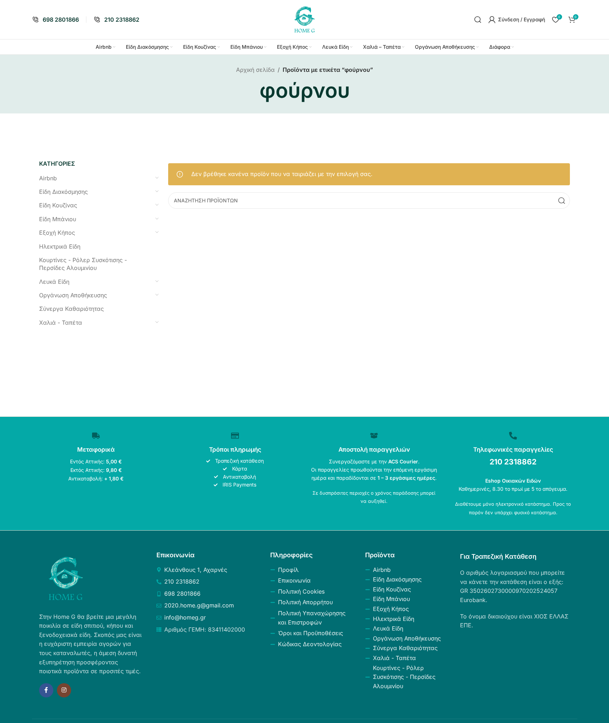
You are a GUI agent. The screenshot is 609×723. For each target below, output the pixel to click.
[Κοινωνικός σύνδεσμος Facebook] (46, 690)
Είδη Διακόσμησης (63, 191)
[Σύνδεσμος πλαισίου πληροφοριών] (55, 19)
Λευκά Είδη (54, 281)
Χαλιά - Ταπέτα (60, 322)
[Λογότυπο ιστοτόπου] (305, 18)
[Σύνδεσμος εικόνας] (65, 577)
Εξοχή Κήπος (57, 232)
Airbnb (48, 178)
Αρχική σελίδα (255, 69)
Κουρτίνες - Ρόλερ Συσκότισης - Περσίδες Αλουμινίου (83, 263)
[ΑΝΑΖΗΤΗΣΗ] (562, 200)
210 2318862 (513, 461)
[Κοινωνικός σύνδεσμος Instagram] (64, 690)
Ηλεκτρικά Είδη (59, 246)
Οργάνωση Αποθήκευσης (73, 295)
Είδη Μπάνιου (57, 219)
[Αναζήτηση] (478, 19)
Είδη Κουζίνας (58, 205)
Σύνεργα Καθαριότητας (71, 308)
